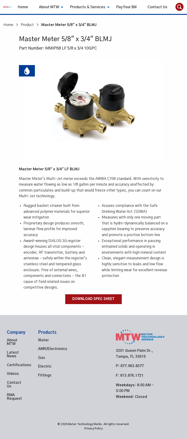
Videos (13, 374)
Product (27, 25)
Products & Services (87, 7)
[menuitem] (23, 7)
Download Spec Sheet (93, 299)
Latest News (13, 354)
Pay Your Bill (126, 7)
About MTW (49, 7)
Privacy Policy (93, 428)
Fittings (45, 375)
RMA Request (14, 396)
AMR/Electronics (47, 349)
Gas (41, 358)
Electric (45, 366)
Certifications (15, 365)
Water (43, 340)
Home (23, 7)
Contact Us (157, 7)
